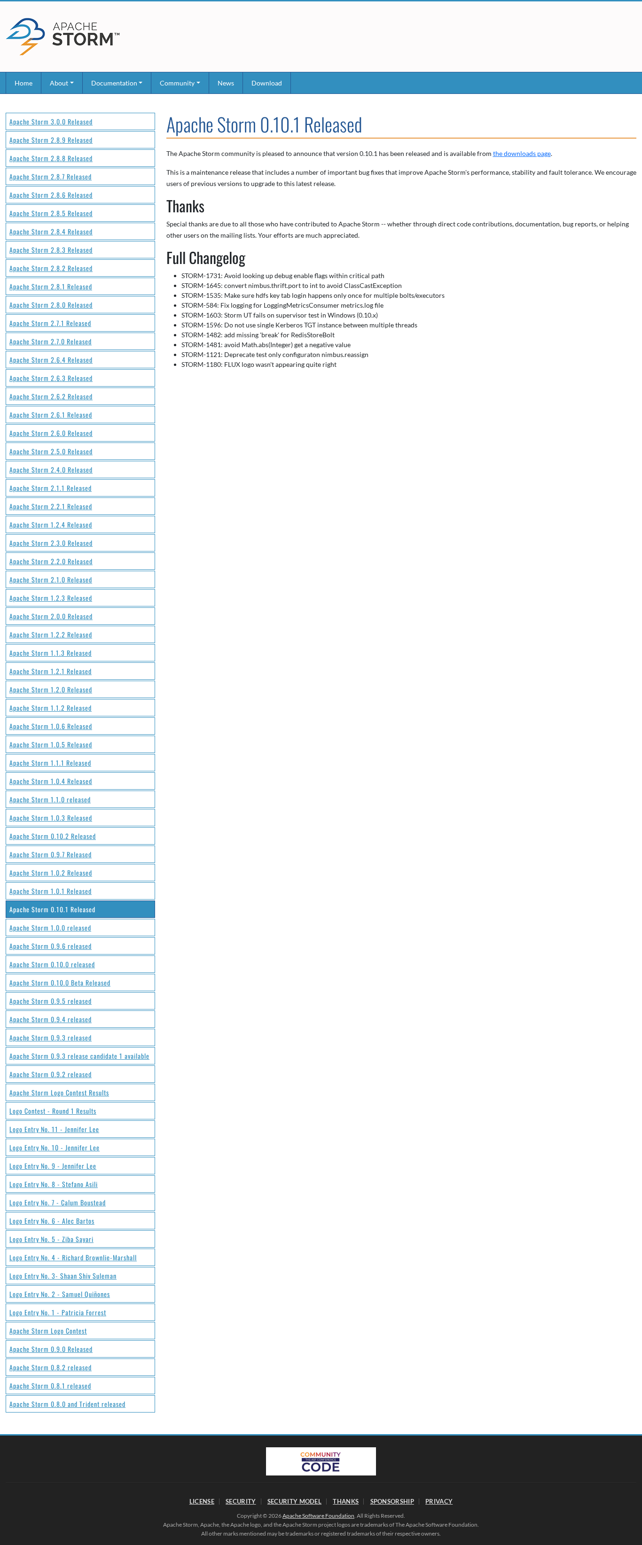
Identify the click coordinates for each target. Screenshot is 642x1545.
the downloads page (522, 153)
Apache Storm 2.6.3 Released (51, 378)
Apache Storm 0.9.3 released (50, 1037)
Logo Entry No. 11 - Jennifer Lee (54, 1129)
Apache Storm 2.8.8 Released (51, 158)
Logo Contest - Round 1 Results (52, 1111)
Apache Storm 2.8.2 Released (51, 268)
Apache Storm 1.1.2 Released (50, 708)
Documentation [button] (114, 83)
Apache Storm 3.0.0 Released (51, 121)
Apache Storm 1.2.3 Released (50, 598)
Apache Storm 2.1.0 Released (50, 579)
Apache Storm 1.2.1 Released (50, 671)
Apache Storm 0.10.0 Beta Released (59, 982)
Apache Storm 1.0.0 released (50, 927)
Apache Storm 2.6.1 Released (50, 414)
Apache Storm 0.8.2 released (50, 1367)
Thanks (346, 1501)
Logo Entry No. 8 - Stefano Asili (53, 1184)
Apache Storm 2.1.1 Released (50, 488)
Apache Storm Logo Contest (48, 1330)
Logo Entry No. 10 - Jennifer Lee (54, 1147)
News (226, 83)
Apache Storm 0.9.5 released (50, 1001)
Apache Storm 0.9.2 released (50, 1074)
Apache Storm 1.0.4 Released (50, 781)
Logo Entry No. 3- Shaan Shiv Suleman (63, 1276)
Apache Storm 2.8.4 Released (51, 231)
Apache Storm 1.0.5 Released (50, 744)
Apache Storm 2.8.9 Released (51, 140)
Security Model (294, 1501)
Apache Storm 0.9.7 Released (50, 854)
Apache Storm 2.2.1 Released (50, 506)
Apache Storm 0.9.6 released (50, 946)
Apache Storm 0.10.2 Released (52, 836)
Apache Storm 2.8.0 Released (51, 305)
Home (23, 83)
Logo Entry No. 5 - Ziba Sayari (51, 1239)
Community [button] (177, 83)
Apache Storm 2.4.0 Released (51, 469)
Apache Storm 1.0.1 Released (50, 891)
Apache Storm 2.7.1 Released (50, 323)
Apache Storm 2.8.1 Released (50, 286)
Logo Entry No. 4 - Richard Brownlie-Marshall (73, 1257)
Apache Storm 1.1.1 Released (50, 763)
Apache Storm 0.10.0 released (52, 964)
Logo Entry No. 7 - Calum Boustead (57, 1202)
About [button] (59, 83)
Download (266, 83)
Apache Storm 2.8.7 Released (50, 176)
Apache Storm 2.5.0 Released (51, 451)
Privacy (439, 1501)
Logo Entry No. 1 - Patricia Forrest (57, 1312)
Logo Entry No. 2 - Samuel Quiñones (59, 1294)
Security (241, 1501)
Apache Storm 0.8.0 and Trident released (67, 1404)
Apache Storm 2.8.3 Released (51, 250)
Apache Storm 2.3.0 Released (51, 543)
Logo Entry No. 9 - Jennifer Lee (52, 1166)
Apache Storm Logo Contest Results (59, 1092)
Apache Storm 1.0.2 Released (50, 872)
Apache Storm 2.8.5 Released (51, 213)
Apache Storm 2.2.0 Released (51, 561)
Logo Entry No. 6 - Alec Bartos (51, 1221)
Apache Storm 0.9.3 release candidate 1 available (79, 1056)
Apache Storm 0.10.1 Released (52, 909)
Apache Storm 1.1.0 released (50, 799)
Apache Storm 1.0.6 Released (50, 726)
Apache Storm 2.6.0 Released (51, 433)
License (201, 1501)
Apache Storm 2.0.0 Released (51, 616)
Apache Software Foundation (318, 1515)
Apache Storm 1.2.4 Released (50, 524)
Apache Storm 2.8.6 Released (51, 195)
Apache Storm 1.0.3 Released (50, 818)
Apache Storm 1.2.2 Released (50, 634)
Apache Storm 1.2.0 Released (50, 689)
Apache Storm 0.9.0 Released (51, 1349)
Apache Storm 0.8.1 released (50, 1385)
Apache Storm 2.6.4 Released (51, 360)
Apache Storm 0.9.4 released (50, 1019)
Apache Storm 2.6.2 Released (51, 396)
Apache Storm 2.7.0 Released (50, 341)
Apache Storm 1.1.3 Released (50, 653)
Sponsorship (392, 1501)
